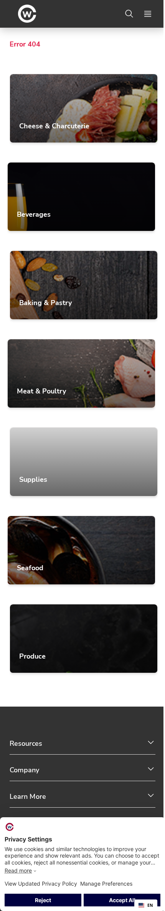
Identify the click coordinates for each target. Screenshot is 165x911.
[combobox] (145, 905)
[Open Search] (129, 14)
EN (150, 905)
